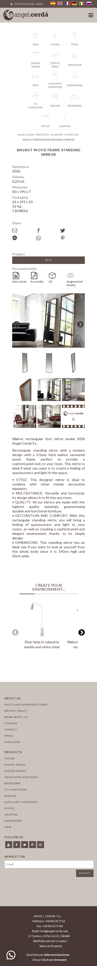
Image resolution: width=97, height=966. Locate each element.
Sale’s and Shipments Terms (26, 704)
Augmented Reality (75, 283)
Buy (48, 260)
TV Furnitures (15, 789)
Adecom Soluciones (57, 954)
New (7, 826)
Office (9, 808)
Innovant (60, 959)
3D (50, 281)
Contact (10, 729)
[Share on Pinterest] (72, 238)
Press (8, 735)
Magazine (12, 741)
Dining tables (15, 764)
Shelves (10, 795)
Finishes (10, 723)
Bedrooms (12, 783)
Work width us (16, 717)
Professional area (28, 3)
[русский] (89, 3)
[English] (60, 3)
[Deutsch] (74, 3)
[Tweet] (72, 230)
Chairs (9, 758)
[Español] (52, 3)
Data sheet (19, 281)
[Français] (67, 3)
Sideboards (13, 820)
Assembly (37, 281)
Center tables (15, 770)
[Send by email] (24, 230)
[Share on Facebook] (48, 230)
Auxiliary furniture (20, 802)
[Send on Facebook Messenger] (24, 238)
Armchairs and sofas (21, 777)
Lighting (11, 814)
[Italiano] (81, 3)
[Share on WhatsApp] (48, 238)
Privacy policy (15, 710)
